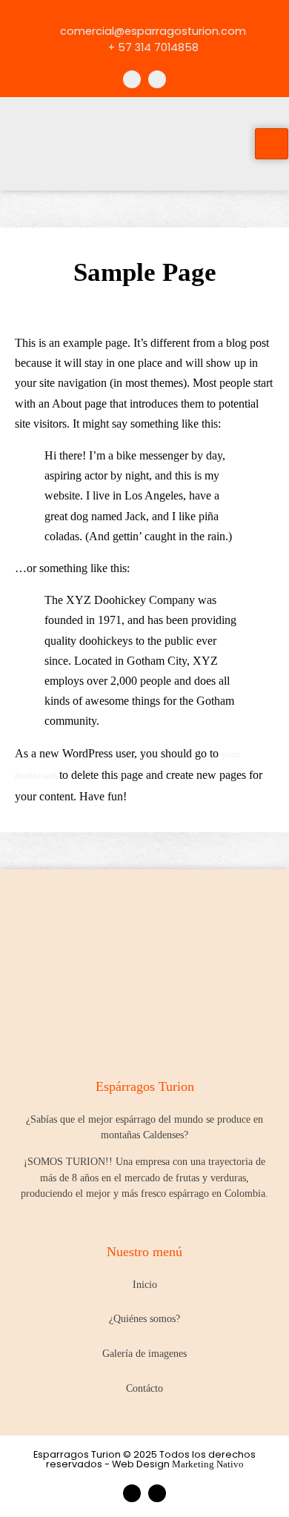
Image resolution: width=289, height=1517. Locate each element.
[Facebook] (132, 79)
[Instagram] (157, 79)
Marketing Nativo (208, 1464)
